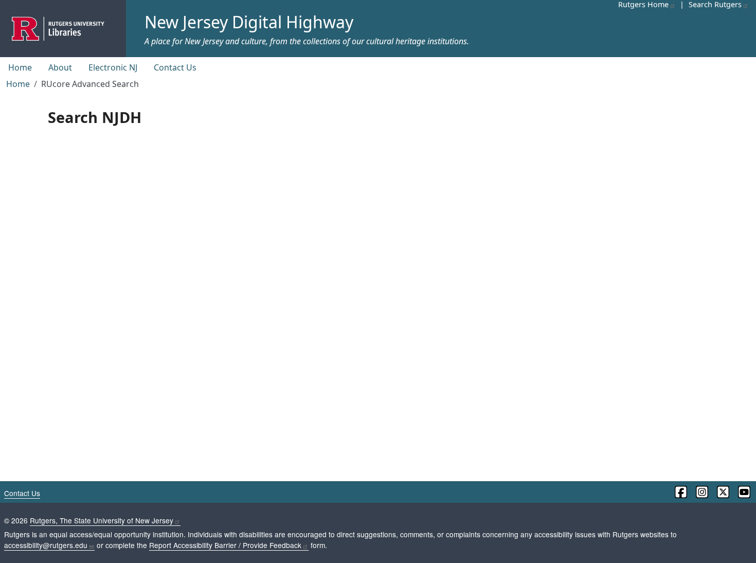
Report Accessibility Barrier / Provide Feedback (225, 545)
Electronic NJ (112, 67)
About (60, 67)
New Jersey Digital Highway (249, 22)
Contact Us (175, 67)
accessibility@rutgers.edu (45, 545)
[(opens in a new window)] (680, 492)
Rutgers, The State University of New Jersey (101, 520)
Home (20, 67)
